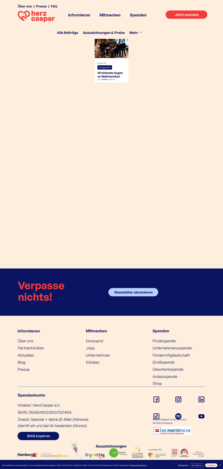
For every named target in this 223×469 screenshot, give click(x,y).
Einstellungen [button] (183, 465)
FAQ (54, 6)
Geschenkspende (168, 369)
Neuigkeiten (104, 67)
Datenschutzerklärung (138, 465)
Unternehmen (98, 355)
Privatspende (164, 340)
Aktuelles (26, 355)
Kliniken (93, 362)
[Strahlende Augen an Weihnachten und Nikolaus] (111, 48)
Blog (21, 362)
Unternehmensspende (172, 347)
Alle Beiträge (67, 32)
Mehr (133, 32)
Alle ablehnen (197, 465)
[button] (79, 15)
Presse (41, 6)
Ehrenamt (94, 340)
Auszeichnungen (111, 446)
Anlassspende (165, 376)
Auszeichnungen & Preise (104, 32)
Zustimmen (211, 465)
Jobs (90, 348)
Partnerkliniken (31, 347)
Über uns (25, 6)
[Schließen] (220, 465)
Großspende (163, 362)
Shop (157, 383)
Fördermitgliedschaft (171, 355)
